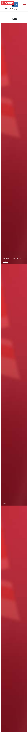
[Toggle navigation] (24, 4)
